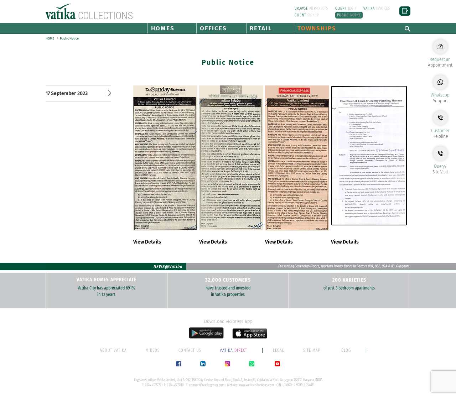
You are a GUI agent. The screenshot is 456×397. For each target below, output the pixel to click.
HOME (50, 38)
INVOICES (376, 8)
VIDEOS (153, 350)
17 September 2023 (67, 93)
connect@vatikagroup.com (206, 385)
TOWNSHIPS (316, 28)
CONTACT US (189, 350)
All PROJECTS (311, 8)
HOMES (163, 28)
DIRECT (234, 350)
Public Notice (69, 38)
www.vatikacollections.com (256, 385)
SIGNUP (307, 15)
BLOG (346, 350)
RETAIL (261, 28)
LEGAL (278, 350)
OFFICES (213, 28)
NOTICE (349, 15)
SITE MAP (312, 350)
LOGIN (346, 8)
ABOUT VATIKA (113, 350)
